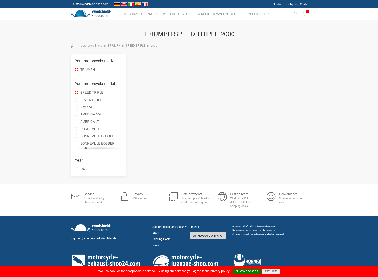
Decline (271, 271)
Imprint (194, 227)
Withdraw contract (208, 235)
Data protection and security (169, 227)
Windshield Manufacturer (218, 14)
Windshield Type (175, 14)
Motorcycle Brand (138, 14)
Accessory (256, 14)
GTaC (155, 233)
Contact (278, 4)
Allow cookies (246, 271)
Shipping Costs (297, 4)
